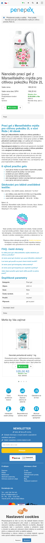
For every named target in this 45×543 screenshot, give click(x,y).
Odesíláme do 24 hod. (36, 396)
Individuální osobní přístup (8, 414)
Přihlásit (22, 450)
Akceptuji (27, 540)
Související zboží (8, 308)
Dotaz (5, 313)
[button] (18, 381)
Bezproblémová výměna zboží (22, 414)
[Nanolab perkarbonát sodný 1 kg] (22, 339)
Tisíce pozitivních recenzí (8, 397)
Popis (5, 117)
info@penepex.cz (12, 494)
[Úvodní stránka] (4, 17)
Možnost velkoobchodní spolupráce (36, 415)
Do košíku (12, 107)
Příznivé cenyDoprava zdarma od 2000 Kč (22, 398)
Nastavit (18, 540)
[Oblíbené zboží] (28, 3)
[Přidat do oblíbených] (20, 107)
